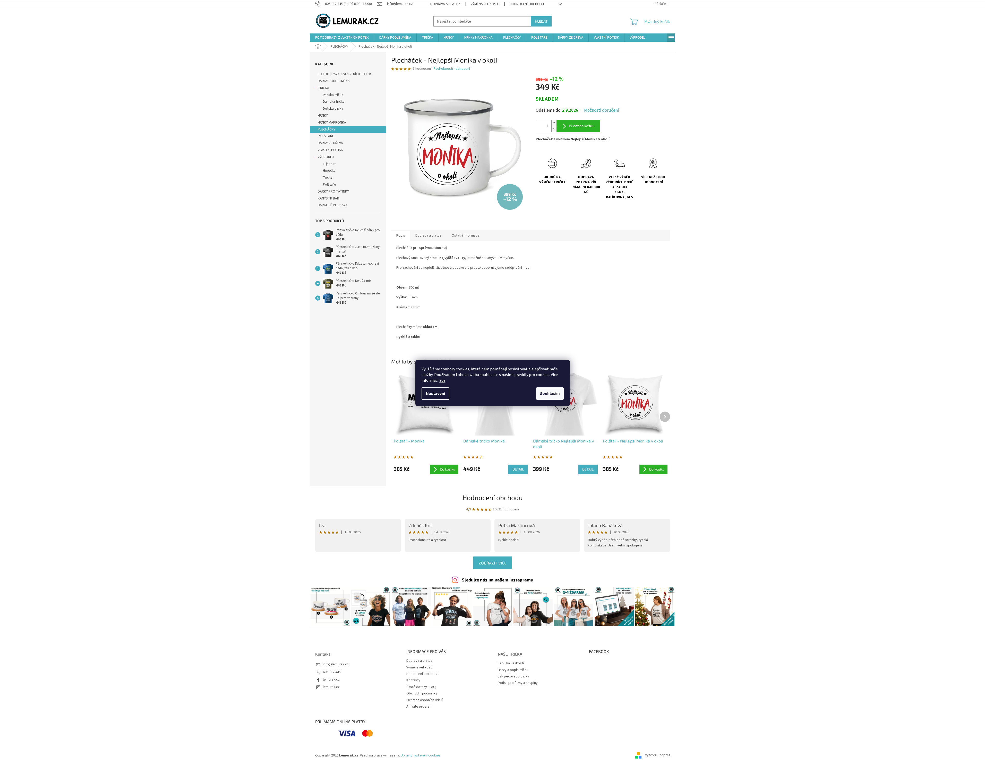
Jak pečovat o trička (513, 676)
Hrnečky (329, 170)
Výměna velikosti (485, 4)
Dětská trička (333, 108)
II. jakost (329, 164)
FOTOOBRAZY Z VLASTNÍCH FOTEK (344, 74)
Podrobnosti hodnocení (452, 68)
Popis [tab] (400, 235)
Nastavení (435, 393)
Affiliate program (419, 706)
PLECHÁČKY (326, 129)
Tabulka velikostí (511, 663)
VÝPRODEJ (326, 157)
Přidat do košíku (582, 126)
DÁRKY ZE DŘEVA (330, 143)
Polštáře (329, 184)
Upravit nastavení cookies (421, 755)
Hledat (541, 21)
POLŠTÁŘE (326, 136)
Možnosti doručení (601, 111)
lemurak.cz (331, 679)
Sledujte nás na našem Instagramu (497, 579)
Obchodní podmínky (421, 693)
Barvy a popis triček (513, 670)
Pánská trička (333, 95)
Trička (327, 177)
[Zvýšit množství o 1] (553, 123)
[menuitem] (342, 37)
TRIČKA (323, 88)
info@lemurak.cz (336, 664)
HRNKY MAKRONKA (332, 122)
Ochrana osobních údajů (424, 700)
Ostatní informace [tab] (465, 235)
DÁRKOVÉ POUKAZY (333, 205)
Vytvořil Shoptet (657, 755)
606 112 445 (332, 672)
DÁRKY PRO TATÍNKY (333, 191)
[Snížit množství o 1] (553, 129)
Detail (518, 469)
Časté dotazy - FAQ (421, 687)
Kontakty (413, 680)
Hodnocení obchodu (527, 4)
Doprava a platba (445, 4)
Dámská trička (334, 101)
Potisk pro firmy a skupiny (518, 683)
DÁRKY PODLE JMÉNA (334, 81)
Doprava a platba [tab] (428, 235)
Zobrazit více (493, 562)
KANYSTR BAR (328, 198)
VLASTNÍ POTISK (330, 150)
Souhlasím (550, 393)
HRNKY (323, 115)
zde (442, 380)
